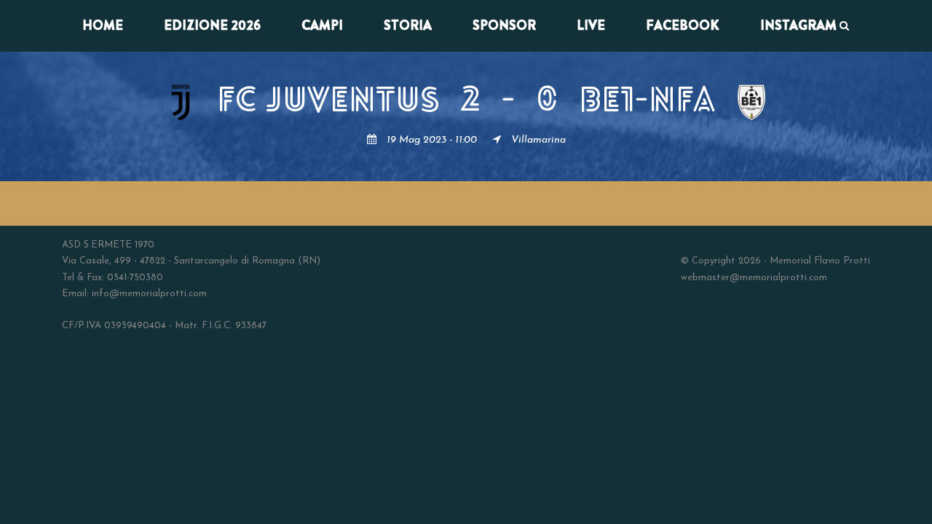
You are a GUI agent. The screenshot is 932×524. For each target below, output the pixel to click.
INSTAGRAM (798, 25)
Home (102, 25)
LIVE (591, 25)
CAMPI (322, 25)
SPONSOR (504, 25)
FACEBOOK (682, 25)
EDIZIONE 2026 (212, 25)
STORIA (408, 25)
